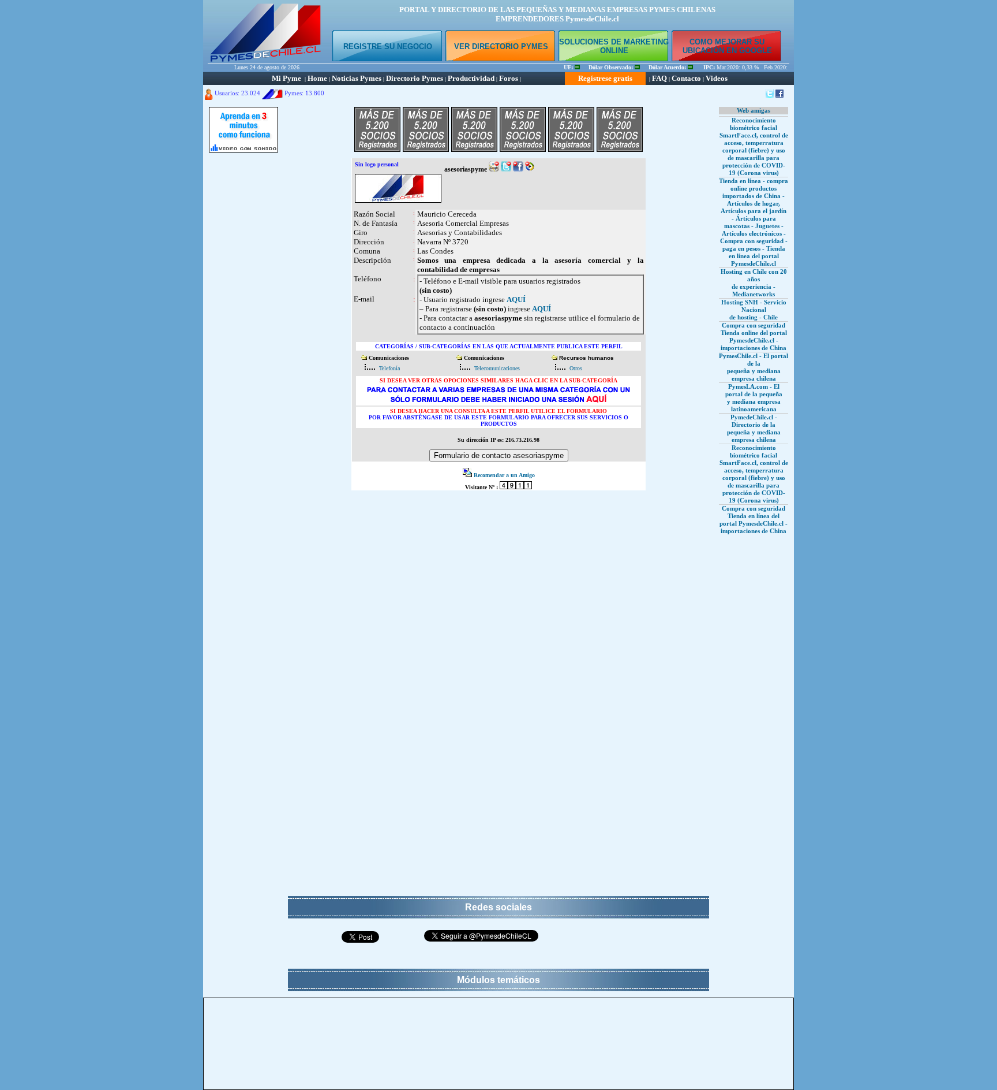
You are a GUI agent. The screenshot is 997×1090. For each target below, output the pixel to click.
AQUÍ (516, 299)
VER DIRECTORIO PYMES (501, 46)
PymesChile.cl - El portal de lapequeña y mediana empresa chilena (753, 367)
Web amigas (753, 110)
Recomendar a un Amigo (504, 475)
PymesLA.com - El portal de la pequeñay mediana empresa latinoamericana (753, 397)
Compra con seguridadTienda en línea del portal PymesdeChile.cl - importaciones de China (753, 519)
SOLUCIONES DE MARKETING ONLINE (614, 46)
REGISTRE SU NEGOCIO (387, 46)
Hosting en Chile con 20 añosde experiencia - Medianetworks (754, 282)
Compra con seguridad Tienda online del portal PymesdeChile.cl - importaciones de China (754, 336)
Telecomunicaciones (497, 368)
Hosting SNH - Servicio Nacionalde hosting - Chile (753, 310)
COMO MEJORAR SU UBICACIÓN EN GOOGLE (727, 46)
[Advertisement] (243, 332)
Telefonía (389, 368)
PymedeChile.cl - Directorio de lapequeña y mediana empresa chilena (754, 428)
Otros (575, 368)
